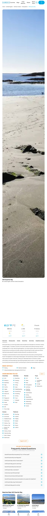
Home (3, 6)
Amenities (24, 340)
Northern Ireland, (14, 281)
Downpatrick (24, 6)
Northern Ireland (17, 6)
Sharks (28, 2)
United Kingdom (9, 6)
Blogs (18, 2)
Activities (31, 340)
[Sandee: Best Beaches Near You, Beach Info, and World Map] (6, 2)
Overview (4, 340)
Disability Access (40, 340)
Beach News (33, 2)
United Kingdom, (7, 281)
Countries (12, 2)
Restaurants (12, 340)
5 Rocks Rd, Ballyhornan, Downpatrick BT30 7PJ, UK (15, 370)
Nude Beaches (23, 2)
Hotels (18, 340)
